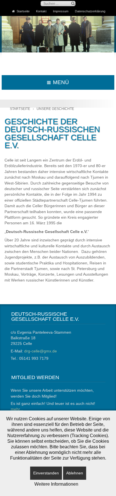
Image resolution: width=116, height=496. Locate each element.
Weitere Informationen (56, 484)
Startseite (23, 11)
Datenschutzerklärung (90, 11)
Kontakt (41, 11)
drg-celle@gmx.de (40, 351)
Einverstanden (46, 473)
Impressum (60, 11)
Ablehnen (74, 473)
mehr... (17, 409)
